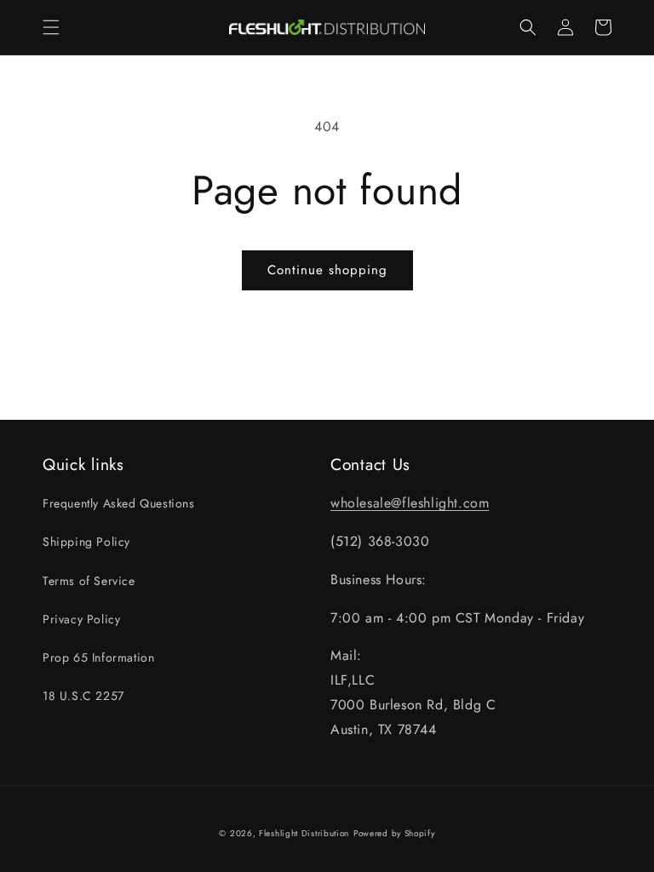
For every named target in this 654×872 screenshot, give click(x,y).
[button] (51, 27)
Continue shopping (327, 270)
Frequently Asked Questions (119, 503)
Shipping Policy (86, 541)
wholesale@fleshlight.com (409, 503)
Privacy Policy (81, 619)
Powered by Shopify (394, 833)
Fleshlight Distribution (304, 833)
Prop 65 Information (98, 657)
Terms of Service (89, 580)
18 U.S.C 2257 (83, 695)
